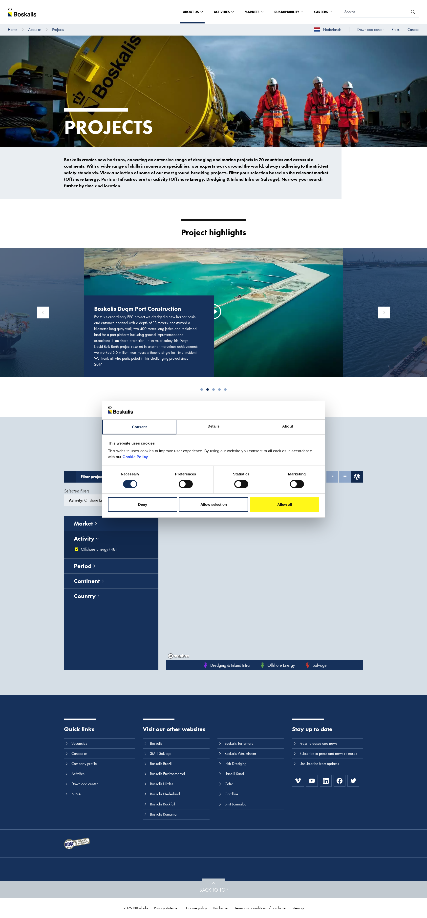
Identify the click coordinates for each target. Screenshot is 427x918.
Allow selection (213, 504)
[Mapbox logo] (179, 656)
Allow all (284, 504)
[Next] (384, 312)
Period (82, 566)
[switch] (186, 484)
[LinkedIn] (326, 781)
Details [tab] (214, 426)
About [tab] (287, 426)
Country (85, 596)
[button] (201, 389)
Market (83, 523)
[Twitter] (353, 781)
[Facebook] (339, 781)
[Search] (413, 12)
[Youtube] (312, 781)
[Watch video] (213, 311)
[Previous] (43, 312)
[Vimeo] (298, 781)
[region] (264, 588)
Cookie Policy (135, 457)
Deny (142, 504)
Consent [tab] (139, 427)
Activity (84, 538)
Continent (87, 581)
